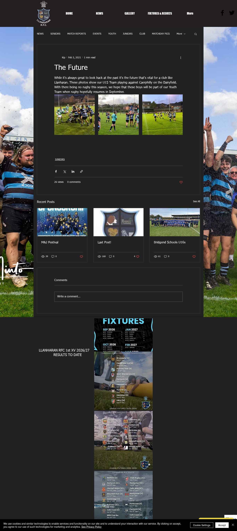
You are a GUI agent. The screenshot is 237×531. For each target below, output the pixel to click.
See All (196, 201)
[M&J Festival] (62, 222)
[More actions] (181, 58)
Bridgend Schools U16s (169, 242)
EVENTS (97, 34)
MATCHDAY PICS (161, 34)
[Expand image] (74, 114)
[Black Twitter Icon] (232, 12)
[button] (195, 33)
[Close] (233, 525)
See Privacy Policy (91, 526)
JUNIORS (128, 34)
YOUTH (112, 34)
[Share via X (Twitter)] (64, 171)
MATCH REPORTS (76, 34)
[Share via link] (81, 171)
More (179, 34)
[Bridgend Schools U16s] (175, 222)
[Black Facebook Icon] (222, 12)
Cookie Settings (201, 525)
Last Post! (104, 242)
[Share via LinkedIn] (73, 171)
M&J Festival (49, 242)
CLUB (142, 34)
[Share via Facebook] (56, 171)
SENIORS (55, 34)
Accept (222, 525)
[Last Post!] (119, 222)
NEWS (40, 34)
